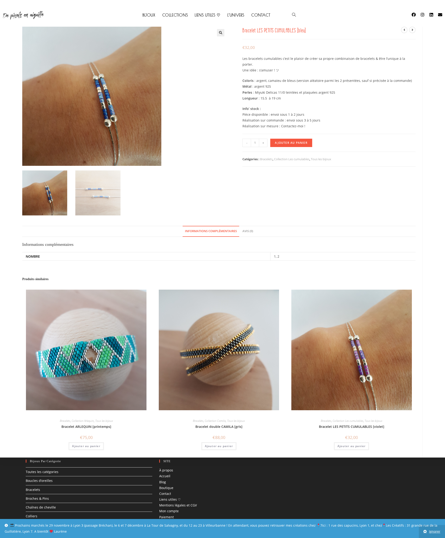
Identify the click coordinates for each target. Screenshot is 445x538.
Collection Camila (215, 421)
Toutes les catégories (42, 472)
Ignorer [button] (434, 531)
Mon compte (169, 511)
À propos (166, 470)
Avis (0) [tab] (247, 231)
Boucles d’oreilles (39, 481)
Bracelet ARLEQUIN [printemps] (86, 426)
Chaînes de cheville (41, 507)
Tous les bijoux (321, 159)
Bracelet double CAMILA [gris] (218, 426)
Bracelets (266, 159)
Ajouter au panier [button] (86, 446)
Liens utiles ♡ (170, 499)
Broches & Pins (37, 498)
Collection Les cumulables (291, 159)
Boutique (166, 488)
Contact (165, 493)
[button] (220, 32)
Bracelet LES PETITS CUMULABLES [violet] (351, 426)
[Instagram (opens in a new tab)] (424, 15)
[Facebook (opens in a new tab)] (416, 15)
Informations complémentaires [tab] (211, 231)
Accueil (164, 476)
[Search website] (294, 15)
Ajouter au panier (291, 143)
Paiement (166, 517)
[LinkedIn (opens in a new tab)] (433, 15)
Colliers (31, 516)
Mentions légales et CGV (178, 505)
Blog (162, 482)
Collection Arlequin (83, 421)
